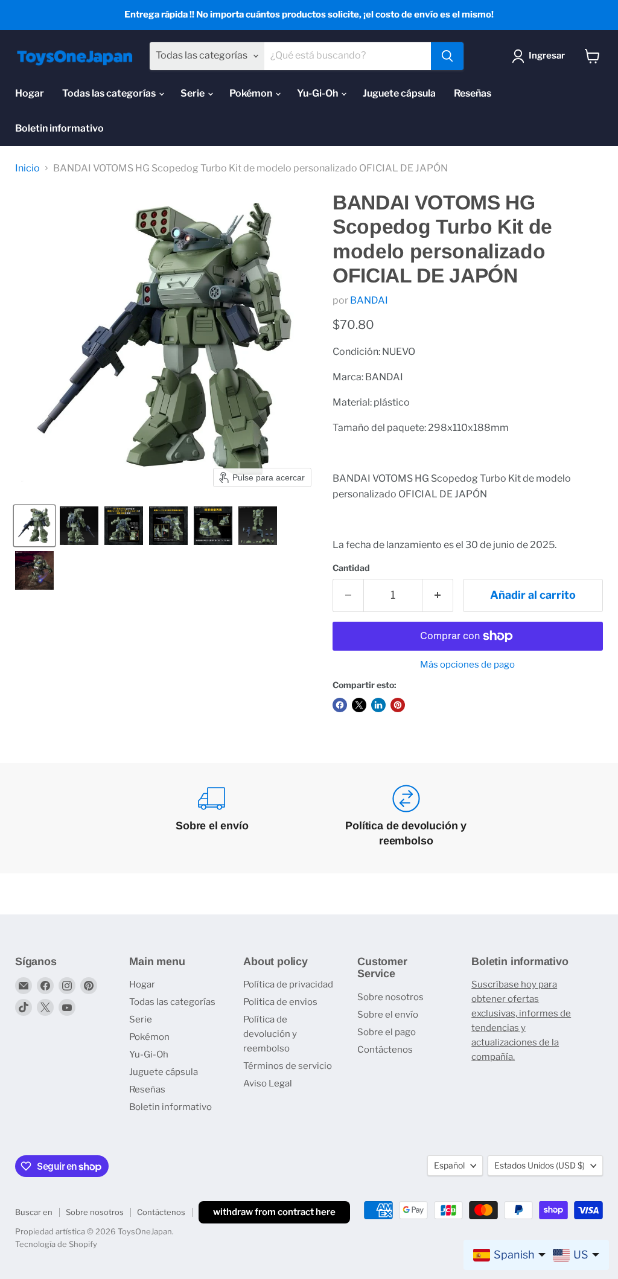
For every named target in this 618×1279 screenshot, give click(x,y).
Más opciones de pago (467, 665)
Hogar (29, 93)
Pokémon (251, 93)
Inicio (27, 168)
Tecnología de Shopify (56, 1244)
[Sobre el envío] (212, 818)
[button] (34, 525)
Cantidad (351, 568)
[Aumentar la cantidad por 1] (437, 595)
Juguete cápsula (399, 93)
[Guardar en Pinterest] (397, 705)
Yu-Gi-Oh (318, 93)
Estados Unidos (539, 1165)
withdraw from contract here (274, 1212)
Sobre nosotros (390, 997)
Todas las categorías (110, 93)
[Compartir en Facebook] (340, 705)
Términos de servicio (287, 1066)
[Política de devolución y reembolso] (406, 818)
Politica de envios (280, 1002)
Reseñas (472, 93)
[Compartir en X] (359, 705)
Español (449, 1165)
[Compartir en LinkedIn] (378, 705)
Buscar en (34, 1212)
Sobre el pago (386, 1032)
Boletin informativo (59, 128)
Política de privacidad (288, 984)
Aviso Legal (267, 1083)
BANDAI (369, 300)
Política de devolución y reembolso (270, 1034)
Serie (193, 93)
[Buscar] (447, 56)
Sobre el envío (387, 1014)
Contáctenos (385, 1049)
